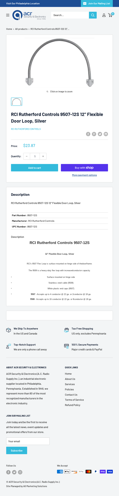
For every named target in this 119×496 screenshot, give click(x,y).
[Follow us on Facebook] (8, 472)
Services (70, 384)
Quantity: (16, 156)
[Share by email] (106, 133)
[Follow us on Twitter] (14, 472)
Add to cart (34, 167)
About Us (70, 378)
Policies (69, 389)
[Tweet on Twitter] (100, 133)
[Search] (93, 15)
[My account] (104, 15)
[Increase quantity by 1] (43, 156)
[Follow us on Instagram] (20, 472)
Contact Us (71, 394)
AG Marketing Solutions (35, 486)
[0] (110, 15)
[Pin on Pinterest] (94, 133)
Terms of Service (74, 399)
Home (9, 28)
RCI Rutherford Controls (26, 129)
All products (21, 28)
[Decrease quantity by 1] (26, 156)
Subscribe (16, 450)
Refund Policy (72, 404)
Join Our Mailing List (99, 3)
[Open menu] (7, 15)
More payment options (84, 175)
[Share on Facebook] (88, 133)
